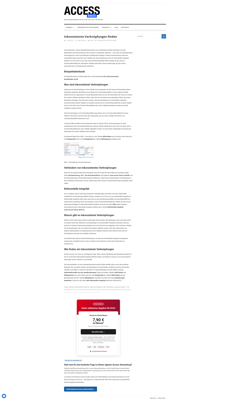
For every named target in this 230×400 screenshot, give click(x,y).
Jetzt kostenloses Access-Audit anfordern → (80, 389)
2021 (96, 40)
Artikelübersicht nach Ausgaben (88, 27)
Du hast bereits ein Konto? (99, 351)
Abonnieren (125, 27)
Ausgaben (69, 27)
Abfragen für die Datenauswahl (107, 40)
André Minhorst (81, 40)
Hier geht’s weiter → (98, 332)
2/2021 (92, 40)
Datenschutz (161, 398)
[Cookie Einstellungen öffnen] (4, 398)
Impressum (153, 398)
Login (116, 27)
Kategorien (105, 27)
